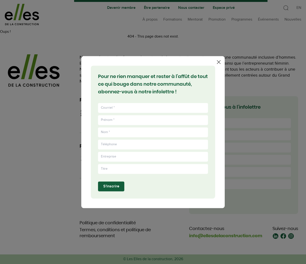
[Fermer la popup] (219, 62)
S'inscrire (111, 186)
